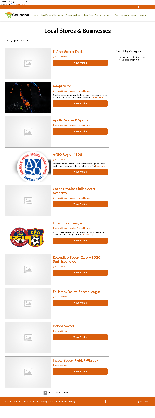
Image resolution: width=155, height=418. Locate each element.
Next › (59, 392)
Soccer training (130, 59)
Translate (20, 4)
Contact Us (145, 15)
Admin (147, 401)
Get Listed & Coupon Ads (126, 15)
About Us (108, 15)
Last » (67, 392)
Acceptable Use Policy (65, 401)
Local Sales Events (92, 15)
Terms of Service (30, 401)
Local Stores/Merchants (52, 15)
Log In (148, 7)
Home (35, 15)
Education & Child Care (132, 57)
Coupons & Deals (73, 15)
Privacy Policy (47, 401)
